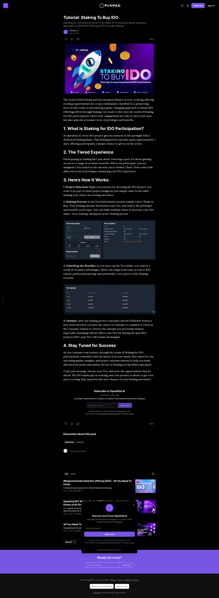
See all (68, 542)
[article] (109, 487)
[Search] (182, 5)
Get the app (122, 586)
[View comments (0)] (72, 39)
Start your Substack (103, 586)
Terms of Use (122, 540)
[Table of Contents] (3, 299)
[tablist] (74, 442)
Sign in (211, 5)
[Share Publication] (187, 5)
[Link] (60, 128)
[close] (134, 505)
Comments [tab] (69, 442)
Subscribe (198, 5)
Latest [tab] (73, 474)
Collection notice (131, 580)
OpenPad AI (73, 31)
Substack (97, 592)
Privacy (113, 580)
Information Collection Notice (109, 542)
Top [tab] (66, 474)
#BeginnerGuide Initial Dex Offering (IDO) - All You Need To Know (97, 483)
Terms (120, 580)
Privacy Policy (129, 542)
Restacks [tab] (80, 442)
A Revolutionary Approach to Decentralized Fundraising (87, 488)
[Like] (65, 39)
